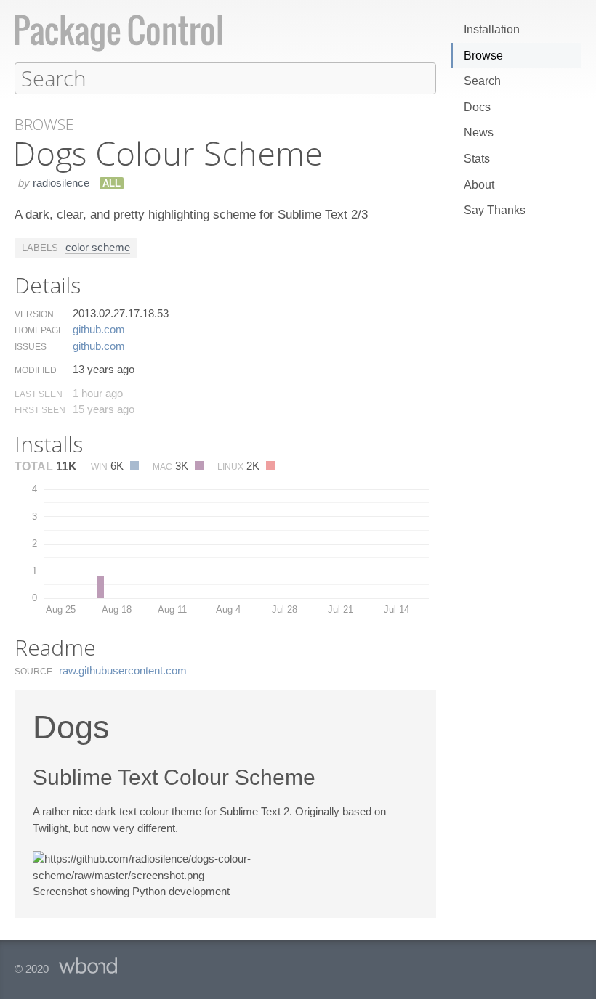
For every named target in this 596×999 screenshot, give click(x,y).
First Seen (40, 410)
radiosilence (61, 182)
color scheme (97, 247)
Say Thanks (494, 210)
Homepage (39, 330)
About (479, 185)
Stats (477, 158)
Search (482, 81)
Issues (31, 347)
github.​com (99, 329)
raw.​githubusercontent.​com (123, 670)
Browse (483, 55)
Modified (36, 370)
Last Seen (39, 394)
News (479, 132)
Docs (477, 107)
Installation (492, 29)
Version (34, 314)
